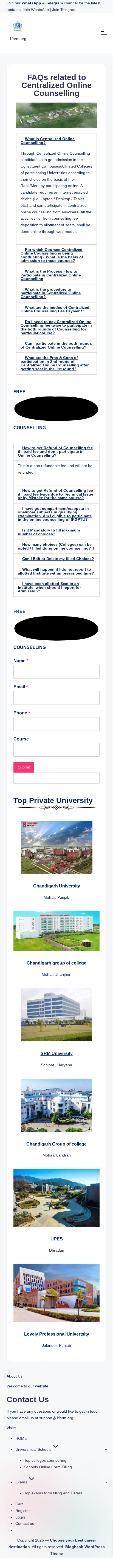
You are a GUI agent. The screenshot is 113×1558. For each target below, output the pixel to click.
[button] (56, 141)
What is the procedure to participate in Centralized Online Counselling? (51, 293)
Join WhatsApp (36, 10)
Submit (24, 767)
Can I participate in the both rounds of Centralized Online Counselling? (56, 345)
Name (20, 660)
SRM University (57, 1053)
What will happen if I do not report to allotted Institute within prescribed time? (56, 571)
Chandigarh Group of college (56, 1144)
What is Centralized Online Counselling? (48, 141)
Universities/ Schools (33, 1449)
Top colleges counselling (45, 1460)
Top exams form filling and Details (53, 1493)
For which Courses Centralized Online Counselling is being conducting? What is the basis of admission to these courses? (52, 255)
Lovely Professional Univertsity (56, 1334)
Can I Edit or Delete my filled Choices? (58, 559)
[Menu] (103, 32)
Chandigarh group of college (56, 963)
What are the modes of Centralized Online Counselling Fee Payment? (55, 309)
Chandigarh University (56, 886)
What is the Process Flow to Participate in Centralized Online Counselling (51, 275)
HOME (21, 1439)
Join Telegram (64, 10)
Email (20, 687)
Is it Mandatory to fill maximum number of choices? (49, 532)
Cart (19, 1504)
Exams (21, 1482)
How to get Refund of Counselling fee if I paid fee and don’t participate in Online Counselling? (55, 451)
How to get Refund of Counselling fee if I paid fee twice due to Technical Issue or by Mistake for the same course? (55, 494)
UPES (56, 1239)
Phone (21, 713)
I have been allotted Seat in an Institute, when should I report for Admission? (49, 587)
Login (20, 1517)
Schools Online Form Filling (48, 1467)
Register (22, 1511)
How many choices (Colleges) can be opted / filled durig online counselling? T (56, 546)
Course (21, 739)
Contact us (24, 1524)
